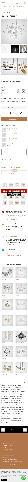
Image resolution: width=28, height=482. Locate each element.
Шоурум (5, 438)
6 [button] (19, 55)
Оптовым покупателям (8, 445)
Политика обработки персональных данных (13, 461)
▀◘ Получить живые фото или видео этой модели (14, 151)
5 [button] (17, 55)
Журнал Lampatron (7, 449)
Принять (4, 479)
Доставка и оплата (7, 452)
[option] (14, 31)
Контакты (5, 436)
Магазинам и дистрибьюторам (10, 441)
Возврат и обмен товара (8, 455)
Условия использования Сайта (10, 459)
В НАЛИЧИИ (16, 228)
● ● (14, 255)
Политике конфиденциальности (8, 473)
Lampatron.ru (7, 464)
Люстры (3, 12)
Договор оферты (7, 457)
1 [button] (8, 55)
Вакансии (5, 447)
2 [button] (10, 55)
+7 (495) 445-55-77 (7, 6)
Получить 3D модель (15, 107)
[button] (4, 31)
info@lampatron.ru (20, 6)
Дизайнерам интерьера (8, 443)
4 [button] (15, 55)
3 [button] (13, 55)
